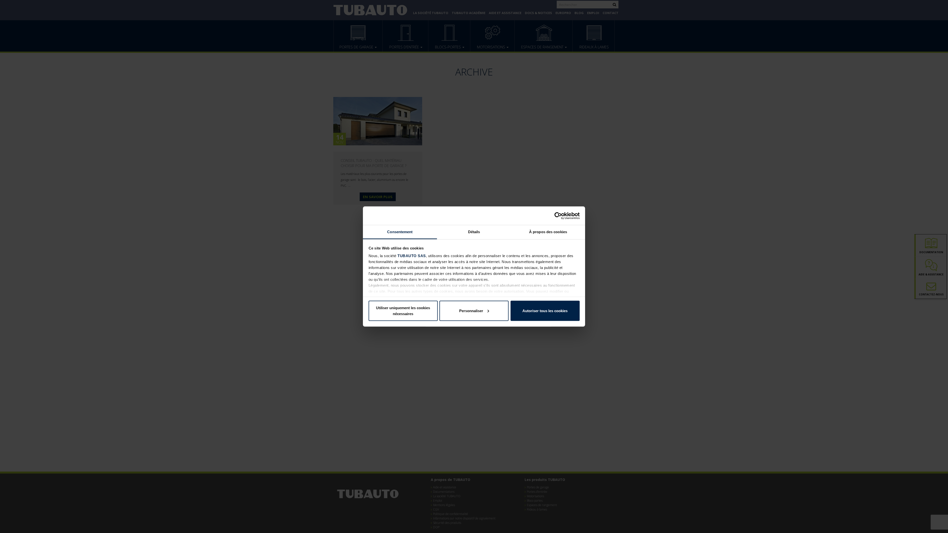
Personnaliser (471, 310)
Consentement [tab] (400, 232)
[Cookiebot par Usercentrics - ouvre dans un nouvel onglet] (558, 215)
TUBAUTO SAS (411, 256)
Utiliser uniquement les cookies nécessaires (403, 310)
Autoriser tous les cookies (545, 310)
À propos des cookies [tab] (548, 232)
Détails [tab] (474, 232)
